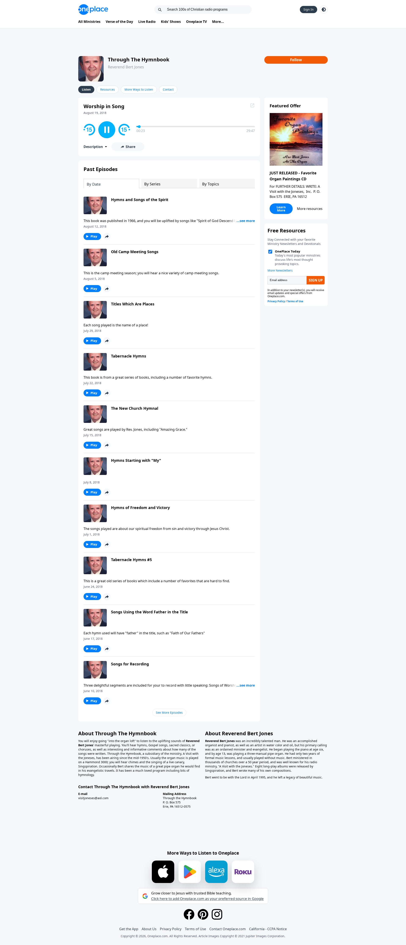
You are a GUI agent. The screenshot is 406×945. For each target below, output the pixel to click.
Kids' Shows (171, 21)
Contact (168, 89)
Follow (296, 59)
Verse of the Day (119, 21)
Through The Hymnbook (138, 59)
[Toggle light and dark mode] (324, 10)
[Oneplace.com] (93, 9)
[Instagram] (217, 914)
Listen (86, 89)
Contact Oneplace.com (227, 929)
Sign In (308, 9)
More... (218, 21)
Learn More (281, 208)
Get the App (128, 929)
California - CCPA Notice (268, 929)
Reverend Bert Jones (126, 66)
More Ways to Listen (139, 89)
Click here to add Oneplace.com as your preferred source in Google (207, 898)
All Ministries (89, 21)
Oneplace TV (196, 21)
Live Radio (147, 21)
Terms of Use (195, 929)
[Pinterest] (203, 914)
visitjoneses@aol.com (93, 798)
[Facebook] (189, 914)
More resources (309, 208)
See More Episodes (169, 712)
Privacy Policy (170, 929)
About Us (149, 929)
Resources (107, 89)
